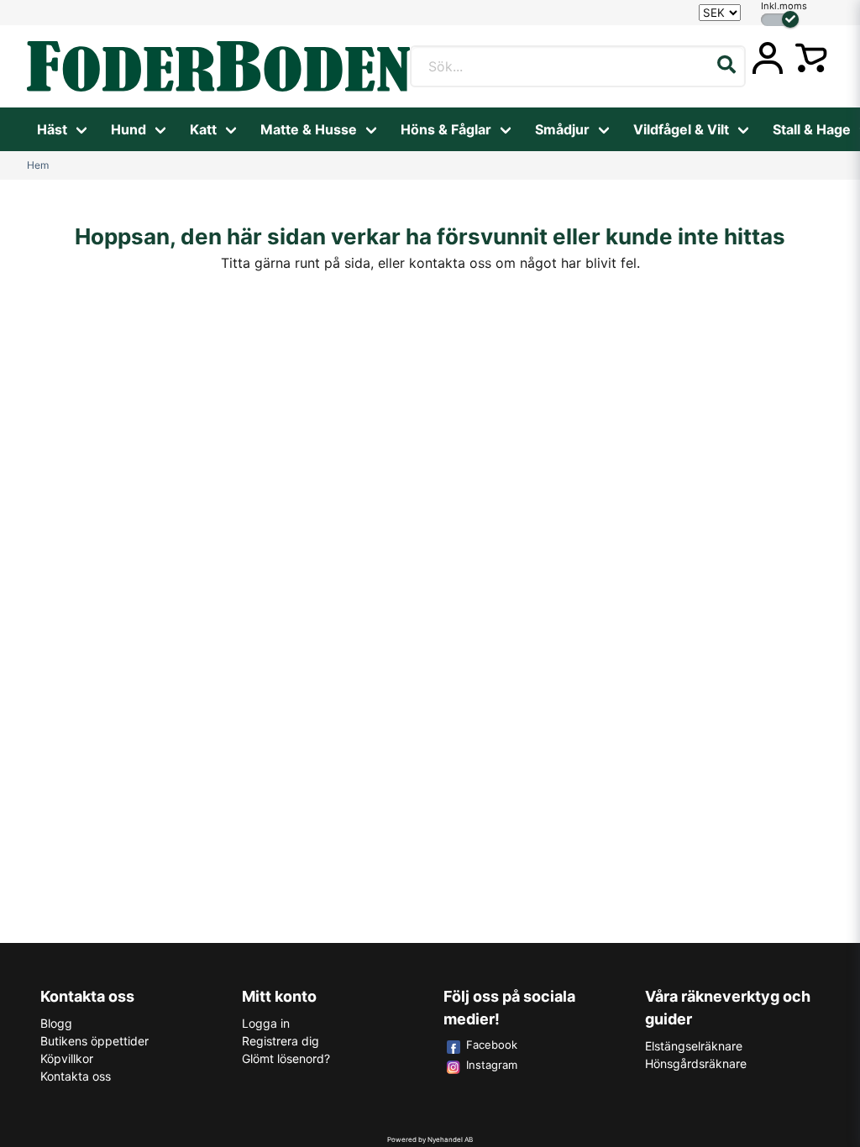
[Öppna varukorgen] (811, 58)
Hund (128, 129)
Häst (52, 129)
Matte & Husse (308, 129)
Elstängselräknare (693, 1046)
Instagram (491, 1064)
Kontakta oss (75, 1076)
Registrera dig (280, 1041)
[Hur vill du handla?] (780, 19)
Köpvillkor (66, 1058)
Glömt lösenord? (286, 1058)
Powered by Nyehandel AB (430, 1139)
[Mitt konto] (767, 58)
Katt (203, 129)
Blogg (56, 1023)
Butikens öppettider (94, 1041)
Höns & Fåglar (446, 129)
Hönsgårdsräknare (696, 1063)
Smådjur (562, 129)
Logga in (266, 1023)
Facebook (491, 1044)
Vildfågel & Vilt (681, 129)
